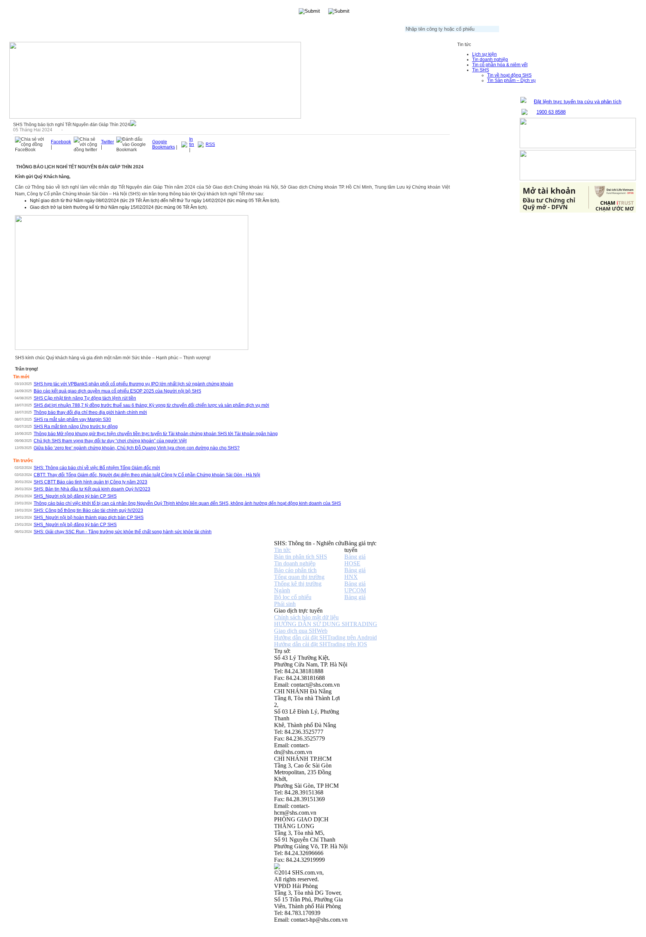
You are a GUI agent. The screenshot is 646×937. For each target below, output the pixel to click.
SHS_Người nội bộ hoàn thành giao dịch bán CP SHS (89, 517)
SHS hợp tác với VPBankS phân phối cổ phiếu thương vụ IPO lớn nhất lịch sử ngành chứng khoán (133, 384)
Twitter (107, 141)
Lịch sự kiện (484, 54)
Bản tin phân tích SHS (300, 556)
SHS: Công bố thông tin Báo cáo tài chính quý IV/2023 (88, 510)
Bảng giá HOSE (355, 560)
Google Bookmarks (163, 144)
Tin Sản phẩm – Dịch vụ (511, 80)
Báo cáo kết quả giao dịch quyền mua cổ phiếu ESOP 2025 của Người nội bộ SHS (117, 391)
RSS (210, 144)
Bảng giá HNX (355, 573)
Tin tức (282, 550)
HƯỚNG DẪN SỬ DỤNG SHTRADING (325, 624)
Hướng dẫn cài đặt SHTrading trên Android (325, 637)
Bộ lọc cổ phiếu (292, 597)
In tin (191, 142)
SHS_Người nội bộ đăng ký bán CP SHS (75, 496)
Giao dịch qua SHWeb (300, 631)
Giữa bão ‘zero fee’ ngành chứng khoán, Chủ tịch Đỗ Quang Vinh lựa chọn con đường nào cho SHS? (137, 448)
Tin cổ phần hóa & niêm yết (499, 64)
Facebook (61, 141)
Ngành (282, 590)
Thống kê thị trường (298, 583)
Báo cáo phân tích (295, 570)
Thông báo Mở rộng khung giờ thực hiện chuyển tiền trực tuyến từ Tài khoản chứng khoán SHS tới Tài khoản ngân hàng (156, 433)
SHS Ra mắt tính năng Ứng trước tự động (76, 426)
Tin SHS (480, 70)
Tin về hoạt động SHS (509, 75)
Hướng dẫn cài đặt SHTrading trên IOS (320, 644)
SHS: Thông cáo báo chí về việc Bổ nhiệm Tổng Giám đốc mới (97, 467)
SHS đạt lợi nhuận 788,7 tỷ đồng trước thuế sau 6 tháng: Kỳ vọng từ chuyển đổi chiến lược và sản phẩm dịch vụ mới (151, 405)
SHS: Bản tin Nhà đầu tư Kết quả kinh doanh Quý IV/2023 (92, 489)
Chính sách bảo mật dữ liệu (306, 617)
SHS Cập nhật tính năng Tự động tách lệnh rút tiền (85, 398)
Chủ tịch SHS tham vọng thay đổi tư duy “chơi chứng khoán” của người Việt (110, 440)
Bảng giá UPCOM (355, 586)
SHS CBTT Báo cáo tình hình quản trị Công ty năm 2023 (90, 482)
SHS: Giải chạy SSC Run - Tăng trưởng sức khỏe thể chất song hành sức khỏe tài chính (123, 531)
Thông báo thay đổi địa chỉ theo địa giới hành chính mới (90, 412)
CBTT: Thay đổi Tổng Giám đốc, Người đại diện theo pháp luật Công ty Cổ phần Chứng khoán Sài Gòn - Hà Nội (147, 474)
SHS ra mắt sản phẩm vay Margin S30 (72, 419)
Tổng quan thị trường (299, 577)
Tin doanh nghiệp (490, 59)
